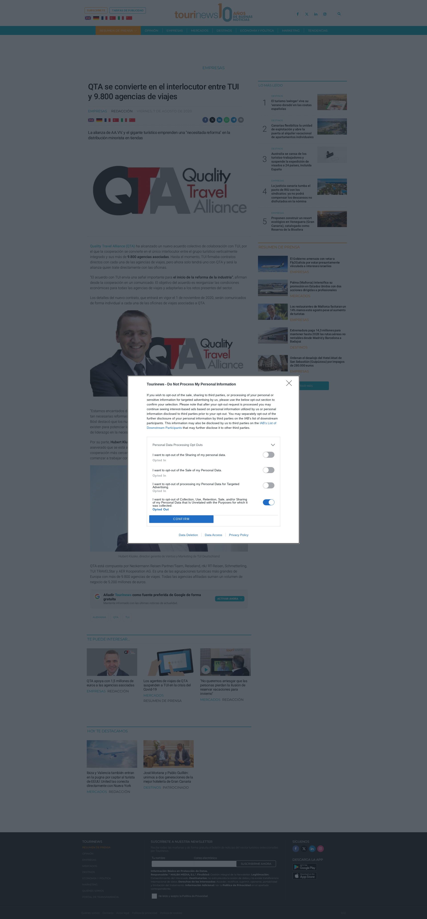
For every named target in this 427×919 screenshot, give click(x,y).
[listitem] (213, 445)
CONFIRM (181, 519)
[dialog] (213, 459)
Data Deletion (188, 535)
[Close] (290, 384)
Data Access (213, 535)
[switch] (268, 455)
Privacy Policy (238, 535)
